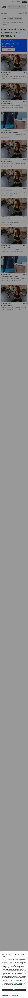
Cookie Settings (14, 993)
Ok (14, 989)
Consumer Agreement (16, 984)
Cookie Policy (15, 995)
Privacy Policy (12, 986)
